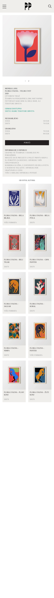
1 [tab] (25, 81)
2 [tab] (28, 81)
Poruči (27, 143)
